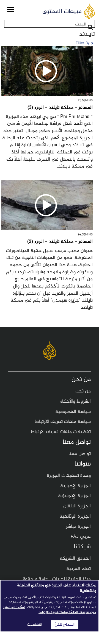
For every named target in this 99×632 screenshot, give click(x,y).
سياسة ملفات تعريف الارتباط (63, 422)
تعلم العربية (78, 569)
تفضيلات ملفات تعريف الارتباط (61, 432)
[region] (49, 606)
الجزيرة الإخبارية (75, 486)
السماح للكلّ (65, 624)
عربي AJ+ (80, 537)
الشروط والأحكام (75, 401)
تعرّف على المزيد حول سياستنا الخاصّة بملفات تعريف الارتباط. (49, 610)
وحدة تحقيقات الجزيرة (69, 476)
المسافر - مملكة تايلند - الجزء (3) (60, 108)
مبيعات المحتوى (62, 12)
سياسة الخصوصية (73, 412)
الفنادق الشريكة (75, 558)
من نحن (83, 391)
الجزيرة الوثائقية (75, 516)
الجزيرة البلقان (77, 506)
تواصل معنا (79, 454)
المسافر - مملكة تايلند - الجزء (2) (60, 242)
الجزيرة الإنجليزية (74, 496)
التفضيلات (34, 625)
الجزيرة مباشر (78, 527)
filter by (83, 43)
